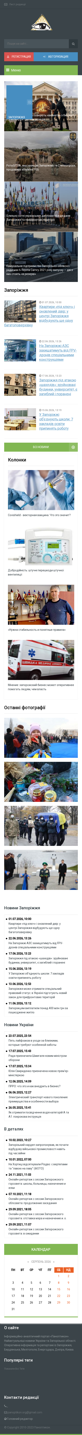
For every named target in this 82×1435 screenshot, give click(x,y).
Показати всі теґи (14, 1368)
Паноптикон (42, 1427)
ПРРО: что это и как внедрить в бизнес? (35, 1086)
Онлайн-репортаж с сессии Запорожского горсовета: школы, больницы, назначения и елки (37, 1183)
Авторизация (58, 56)
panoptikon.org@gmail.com (25, 1412)
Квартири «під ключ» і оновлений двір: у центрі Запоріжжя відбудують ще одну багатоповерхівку (39, 316)
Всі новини (41, 447)
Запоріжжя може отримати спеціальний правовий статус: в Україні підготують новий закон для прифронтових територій (38, 993)
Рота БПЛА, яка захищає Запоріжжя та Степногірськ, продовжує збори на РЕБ (41, 167)
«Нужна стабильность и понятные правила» (37, 629)
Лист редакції (17, 4)
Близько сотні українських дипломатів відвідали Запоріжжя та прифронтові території (38, 217)
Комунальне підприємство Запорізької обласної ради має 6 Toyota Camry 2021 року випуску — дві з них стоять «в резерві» (39, 270)
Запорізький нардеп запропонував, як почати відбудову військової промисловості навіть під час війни (38, 1149)
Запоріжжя (16, 117)
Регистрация (21, 56)
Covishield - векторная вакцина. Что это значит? (39, 515)
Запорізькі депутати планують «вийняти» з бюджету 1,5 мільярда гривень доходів (40, 117)
